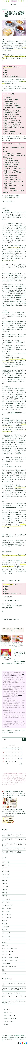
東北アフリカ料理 (6, 914)
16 (12, 755)
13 (3, 755)
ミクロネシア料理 (6, 939)
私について (7, 1009)
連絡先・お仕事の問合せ (10, 1018)
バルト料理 (5, 886)
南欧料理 (4, 896)
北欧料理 (4, 889)
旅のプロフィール (8, 1012)
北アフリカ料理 (6, 899)
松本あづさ (11, 1037)
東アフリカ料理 (6, 911)
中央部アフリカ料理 (7, 905)
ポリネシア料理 (6, 933)
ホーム (4, 730)
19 (21, 755)
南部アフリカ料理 (6, 908)
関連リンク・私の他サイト (10, 1021)
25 (18, 758)
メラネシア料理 (6, 936)
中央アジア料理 (6, 874)
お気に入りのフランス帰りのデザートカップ (13, 849)
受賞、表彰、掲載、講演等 (9, 966)
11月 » (21, 764)
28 (6, 761)
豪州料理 (4, 942)
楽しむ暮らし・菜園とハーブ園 (10, 957)
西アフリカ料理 (6, 902)
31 (15, 761)
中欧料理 (4, 883)
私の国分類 (7, 1024)
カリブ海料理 (5, 926)
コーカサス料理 (6, 877)
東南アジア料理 (6, 865)
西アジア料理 (5, 871)
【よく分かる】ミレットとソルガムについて (13, 993)
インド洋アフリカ (6, 917)
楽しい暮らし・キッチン (8, 951)
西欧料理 (6, 619)
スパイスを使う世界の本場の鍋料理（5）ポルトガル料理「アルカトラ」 (5, 644)
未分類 (4, 973)
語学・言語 (5, 945)
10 (15, 752)
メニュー (15, 4)
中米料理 (4, 923)
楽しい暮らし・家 (6, 954)
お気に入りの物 (6, 963)
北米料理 (4, 920)
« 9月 (7, 764)
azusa (6, 9)
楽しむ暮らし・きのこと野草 (9, 960)
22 (9, 758)
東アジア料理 (5, 862)
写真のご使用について (9, 1015)
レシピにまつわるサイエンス (13, 619)
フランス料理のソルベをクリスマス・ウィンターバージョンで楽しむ (5, 658)
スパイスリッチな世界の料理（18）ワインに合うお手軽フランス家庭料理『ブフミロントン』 (17, 644)
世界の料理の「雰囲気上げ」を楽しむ (11, 852)
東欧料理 (4, 880)
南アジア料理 (5, 868)
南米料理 (4, 929)
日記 (3, 970)
